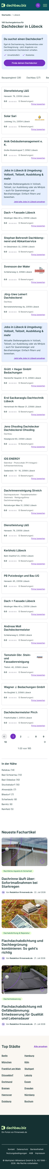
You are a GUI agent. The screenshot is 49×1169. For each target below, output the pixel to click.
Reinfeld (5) (8, 809)
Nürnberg (29, 1094)
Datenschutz (22, 1149)
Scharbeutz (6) (9, 799)
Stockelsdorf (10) (11, 784)
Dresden (28, 1088)
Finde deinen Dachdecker (24, 63)
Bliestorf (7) (8, 794)
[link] (24, 98)
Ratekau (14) (8, 770)
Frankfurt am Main (11, 1068)
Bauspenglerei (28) (11, 77)
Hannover (7, 1094)
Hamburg (29, 1055)
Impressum (40, 1153)
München (7, 1062)
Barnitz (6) (7, 804)
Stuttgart (29, 1068)
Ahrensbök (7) (9, 789)
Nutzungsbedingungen (16, 1153)
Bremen (6, 1088)
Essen (27, 1081)
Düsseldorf (7, 1075)
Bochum (28, 1101)
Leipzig (28, 1075)
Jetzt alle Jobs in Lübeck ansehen (29, 201)
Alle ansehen (40, 1046)
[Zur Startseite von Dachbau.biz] (14, 5)
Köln (26, 1062)
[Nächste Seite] (44, 742)
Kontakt (11, 1149)
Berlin (5, 1055)
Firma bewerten (38, 104)
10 (5, 742)
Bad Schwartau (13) (12, 774)
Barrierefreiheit (36, 1149)
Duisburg (6, 1101)
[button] (38, 5)
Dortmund (7, 1081)
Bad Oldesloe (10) (11, 779)
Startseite (6, 15)
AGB (31, 1153)
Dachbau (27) (34, 77)
